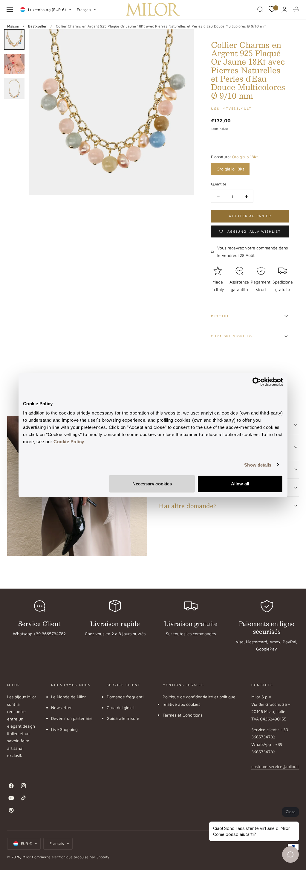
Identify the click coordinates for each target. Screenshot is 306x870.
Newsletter (61, 707)
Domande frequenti (125, 696)
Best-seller (37, 26)
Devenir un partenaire (72, 718)
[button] (9, 9)
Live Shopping (64, 729)
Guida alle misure (123, 718)
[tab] (14, 39)
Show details (257, 464)
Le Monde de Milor (68, 696)
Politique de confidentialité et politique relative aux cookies (199, 700)
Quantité (218, 184)
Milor (26, 857)
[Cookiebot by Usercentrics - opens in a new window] (257, 381)
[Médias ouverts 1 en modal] (184, 39)
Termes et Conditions (182, 714)
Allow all (240, 483)
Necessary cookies (152, 483)
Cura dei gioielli (121, 707)
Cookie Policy (68, 441)
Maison (13, 26)
